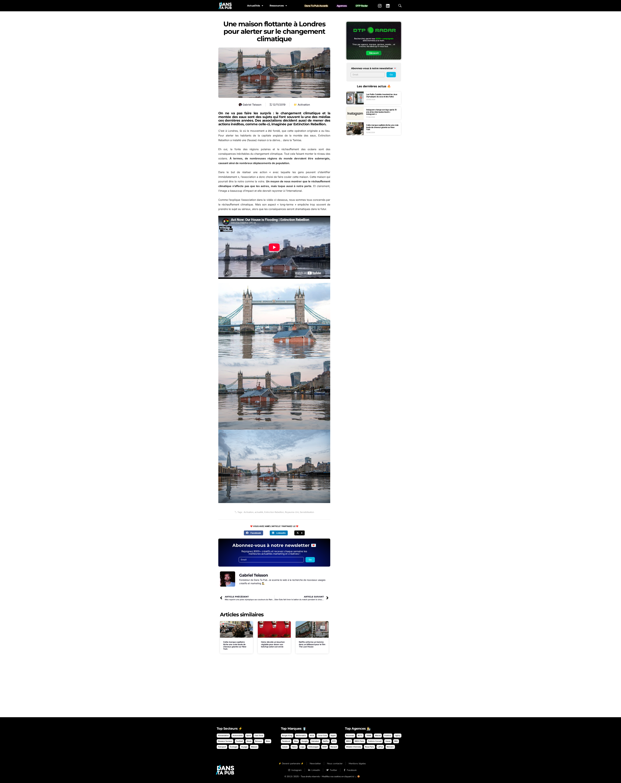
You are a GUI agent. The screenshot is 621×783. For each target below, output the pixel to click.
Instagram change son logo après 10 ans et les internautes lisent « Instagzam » (381, 111)
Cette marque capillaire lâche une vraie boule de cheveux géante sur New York (234, 645)
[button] (253, 533)
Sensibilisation (307, 512)
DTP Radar (362, 5)
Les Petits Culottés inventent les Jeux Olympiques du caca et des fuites (381, 95)
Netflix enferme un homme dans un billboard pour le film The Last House (312, 644)
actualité (259, 512)
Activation (304, 104)
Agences (342, 5)
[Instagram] (380, 6)
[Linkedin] (388, 6)
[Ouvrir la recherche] (400, 5)
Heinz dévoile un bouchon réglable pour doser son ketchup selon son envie (273, 644)
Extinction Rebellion (274, 512)
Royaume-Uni (292, 512)
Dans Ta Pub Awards (316, 5)
